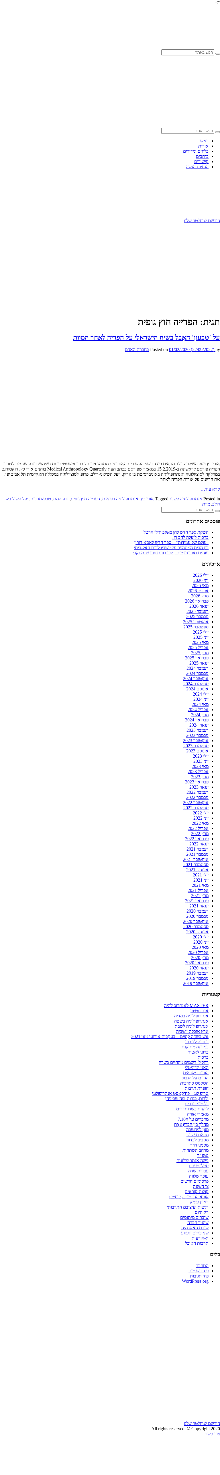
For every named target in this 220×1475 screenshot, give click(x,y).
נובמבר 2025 (197, 616)
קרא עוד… (210, 489)
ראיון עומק (199, 1201)
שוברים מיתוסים (194, 1217)
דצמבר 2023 (197, 730)
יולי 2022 (201, 812)
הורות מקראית (196, 1072)
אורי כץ (147, 498)
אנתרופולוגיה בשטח (191, 1021)
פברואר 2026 (197, 601)
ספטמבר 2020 (196, 926)
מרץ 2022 (200, 833)
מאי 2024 (200, 704)
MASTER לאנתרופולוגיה (186, 1005)
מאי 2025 (200, 642)
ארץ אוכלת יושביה (192, 1031)
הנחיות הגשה (197, 166)
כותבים (202, 156)
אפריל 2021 (198, 890)
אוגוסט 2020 (197, 931)
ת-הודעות (200, 1238)
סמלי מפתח (199, 1165)
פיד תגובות (199, 1275)
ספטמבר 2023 (196, 745)
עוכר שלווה (199, 1176)
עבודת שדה (198, 1170)
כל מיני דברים (197, 1103)
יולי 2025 (201, 632)
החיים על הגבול (195, 1077)
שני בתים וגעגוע (195, 1232)
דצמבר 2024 (197, 668)
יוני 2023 (201, 761)
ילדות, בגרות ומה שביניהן (187, 1098)
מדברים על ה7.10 (193, 1119)
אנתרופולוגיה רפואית (120, 498)
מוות (206, 504)
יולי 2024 (201, 694)
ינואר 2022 (199, 843)
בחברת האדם (137, 349)
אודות (203, 146)
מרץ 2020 (200, 957)
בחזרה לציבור (197, 1041)
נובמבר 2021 (197, 854)
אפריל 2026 (198, 590)
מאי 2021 (200, 885)
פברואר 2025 (197, 657)
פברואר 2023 (197, 781)
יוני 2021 (201, 880)
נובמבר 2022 (197, 797)
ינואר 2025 (199, 663)
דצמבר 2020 (197, 911)
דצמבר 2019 (197, 973)
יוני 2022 (201, 818)
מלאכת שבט (197, 1134)
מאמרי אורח (198, 1114)
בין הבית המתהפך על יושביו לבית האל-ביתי (171, 547)
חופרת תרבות (197, 1088)
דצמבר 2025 (197, 611)
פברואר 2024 (197, 719)
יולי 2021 (201, 874)
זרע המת (60, 498)
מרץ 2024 (200, 714)
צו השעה (201, 1186)
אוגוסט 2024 (197, 688)
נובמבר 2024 (197, 673)
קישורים (201, 161)
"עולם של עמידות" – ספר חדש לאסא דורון (171, 542)
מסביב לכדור (197, 1139)
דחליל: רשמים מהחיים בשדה (184, 1062)
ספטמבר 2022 (196, 807)
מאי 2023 (200, 766)
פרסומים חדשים (194, 1181)
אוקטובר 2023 (196, 740)
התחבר (202, 1265)
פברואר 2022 (197, 838)
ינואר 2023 (199, 787)
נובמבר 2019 (197, 978)
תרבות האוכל (197, 1243)
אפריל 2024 (198, 709)
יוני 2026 (201, 580)
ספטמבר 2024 (196, 683)
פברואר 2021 (197, 900)
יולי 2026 (201, 575)
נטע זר (203, 1155)
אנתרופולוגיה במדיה (191, 1015)
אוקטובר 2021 (196, 859)
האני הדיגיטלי (197, 1067)
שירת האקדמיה (195, 1227)
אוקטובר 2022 (196, 802)
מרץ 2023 (200, 776)
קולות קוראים (197, 1191)
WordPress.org (195, 1281)
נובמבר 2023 (197, 735)
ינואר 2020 (199, 967)
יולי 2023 (201, 756)
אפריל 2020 (198, 952)
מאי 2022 (200, 823)
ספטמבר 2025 (196, 626)
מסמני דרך (199, 1145)
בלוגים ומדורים (196, 151)
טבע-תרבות (40, 498)
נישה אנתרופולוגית (192, 1160)
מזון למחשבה (197, 1129)
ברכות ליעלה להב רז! (190, 537)
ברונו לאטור (198, 1052)
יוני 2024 (201, 699)
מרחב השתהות (195, 1150)
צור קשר (212, 1433)
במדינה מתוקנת (195, 1046)
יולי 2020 (201, 936)
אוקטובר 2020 (196, 921)
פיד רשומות (198, 1270)
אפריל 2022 (198, 828)
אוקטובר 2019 (196, 983)
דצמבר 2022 (197, 792)
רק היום (202, 1212)
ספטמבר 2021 (196, 864)
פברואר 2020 (197, 962)
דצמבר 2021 (197, 849)
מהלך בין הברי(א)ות (191, 1124)
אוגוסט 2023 (197, 750)
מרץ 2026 (200, 595)
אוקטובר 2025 (196, 621)
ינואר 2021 (199, 905)
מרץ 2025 (200, 652)
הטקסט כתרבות (194, 1083)
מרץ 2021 (200, 895)
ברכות (203, 1057)
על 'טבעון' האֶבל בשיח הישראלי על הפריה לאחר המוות (146, 337)
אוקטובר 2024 (196, 678)
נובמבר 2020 (197, 916)
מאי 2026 (200, 585)
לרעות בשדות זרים (192, 1108)
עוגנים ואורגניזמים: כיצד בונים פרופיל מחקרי (171, 552)
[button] (217, 54)
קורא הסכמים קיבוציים (189, 1196)
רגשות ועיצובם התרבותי (188, 1207)
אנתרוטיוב (199, 1010)
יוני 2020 (201, 942)
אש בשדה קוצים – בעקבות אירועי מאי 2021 (170, 1036)
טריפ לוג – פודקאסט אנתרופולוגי (180, 1093)
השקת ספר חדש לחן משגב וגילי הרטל (176, 532)
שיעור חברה (198, 1222)
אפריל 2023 (198, 771)
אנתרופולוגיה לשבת (185, 498)
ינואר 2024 (199, 725)
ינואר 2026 (199, 606)
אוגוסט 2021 (197, 869)
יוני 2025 (201, 637)
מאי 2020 (200, 947)
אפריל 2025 (198, 647)
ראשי (204, 140)
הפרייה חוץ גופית (85, 498)
